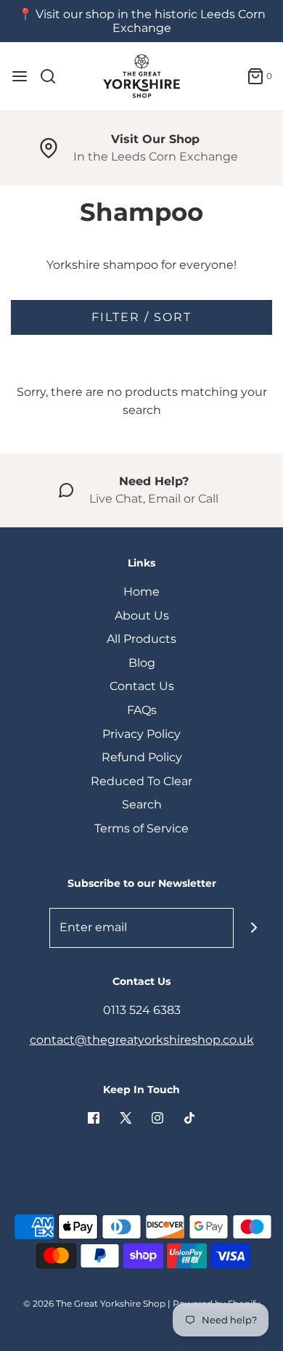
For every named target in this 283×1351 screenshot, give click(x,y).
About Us (142, 615)
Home (141, 592)
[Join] (254, 928)
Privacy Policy (141, 734)
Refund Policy (142, 757)
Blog (141, 663)
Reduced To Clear (141, 781)
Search (142, 804)
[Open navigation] (19, 76)
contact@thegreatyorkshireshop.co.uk (142, 1040)
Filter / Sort (141, 317)
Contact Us (142, 686)
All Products (141, 639)
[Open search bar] (53, 76)
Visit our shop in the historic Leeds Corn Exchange (151, 21)
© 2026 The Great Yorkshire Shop (94, 1303)
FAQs (142, 710)
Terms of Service (141, 828)
